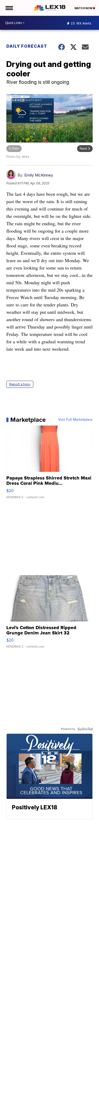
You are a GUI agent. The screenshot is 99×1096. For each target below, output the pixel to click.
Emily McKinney (38, 175)
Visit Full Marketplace (75, 420)
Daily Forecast (26, 46)
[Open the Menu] (9, 7)
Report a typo (19, 384)
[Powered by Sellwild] (85, 729)
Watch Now (83, 8)
